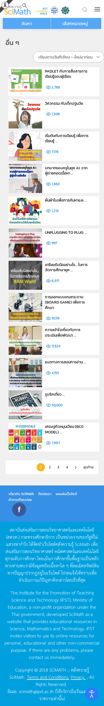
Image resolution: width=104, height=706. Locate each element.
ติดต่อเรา (45, 493)
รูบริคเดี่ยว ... (55, 394)
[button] (98, 9)
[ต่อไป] (75, 468)
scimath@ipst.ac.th (36, 691)
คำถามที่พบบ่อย (20, 499)
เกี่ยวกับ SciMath (21, 493)
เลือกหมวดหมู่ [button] (75, 23)
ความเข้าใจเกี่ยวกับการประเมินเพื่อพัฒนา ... (62, 332)
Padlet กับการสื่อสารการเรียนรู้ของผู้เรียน (66, 74)
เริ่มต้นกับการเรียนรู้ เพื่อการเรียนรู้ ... (66, 138)
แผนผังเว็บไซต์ (66, 493)
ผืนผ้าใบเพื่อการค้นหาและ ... (66, 200)
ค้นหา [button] (27, 23)
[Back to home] (17, 9)
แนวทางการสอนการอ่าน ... (65, 362)
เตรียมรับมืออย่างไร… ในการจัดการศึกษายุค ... (66, 267)
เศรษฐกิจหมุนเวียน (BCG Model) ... (64, 429)
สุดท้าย (88, 467)
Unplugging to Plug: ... (66, 232)
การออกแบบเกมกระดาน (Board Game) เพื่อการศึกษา (65, 302)
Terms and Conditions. (48, 676)
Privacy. (78, 676)
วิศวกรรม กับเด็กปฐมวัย (64, 103)
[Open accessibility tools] (91, 693)
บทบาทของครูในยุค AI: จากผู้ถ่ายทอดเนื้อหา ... (66, 170)
